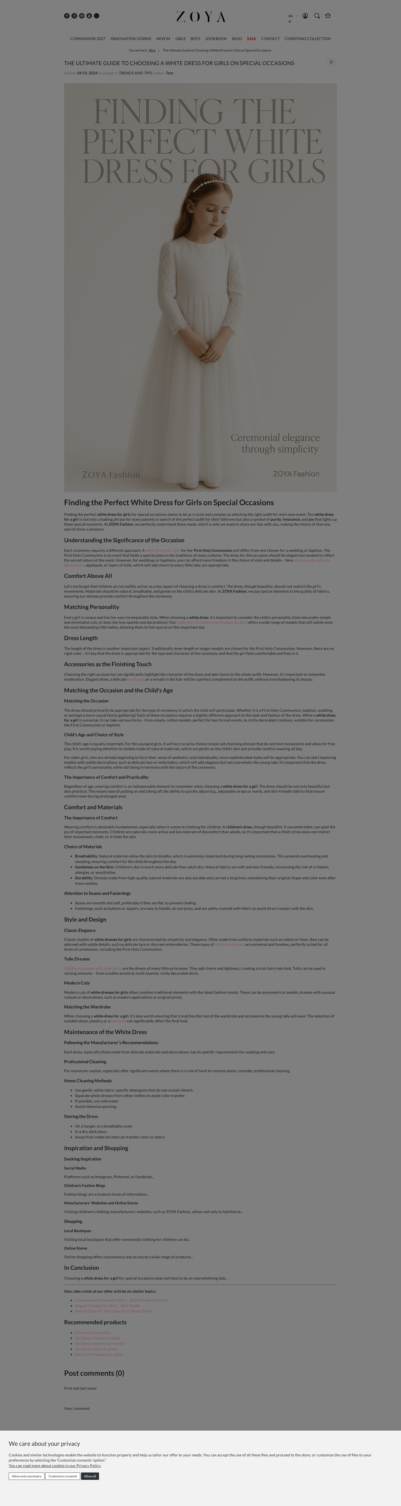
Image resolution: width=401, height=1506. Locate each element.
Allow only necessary (26, 1476)
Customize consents (63, 1476)
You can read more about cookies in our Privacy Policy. (55, 1465)
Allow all (90, 1476)
